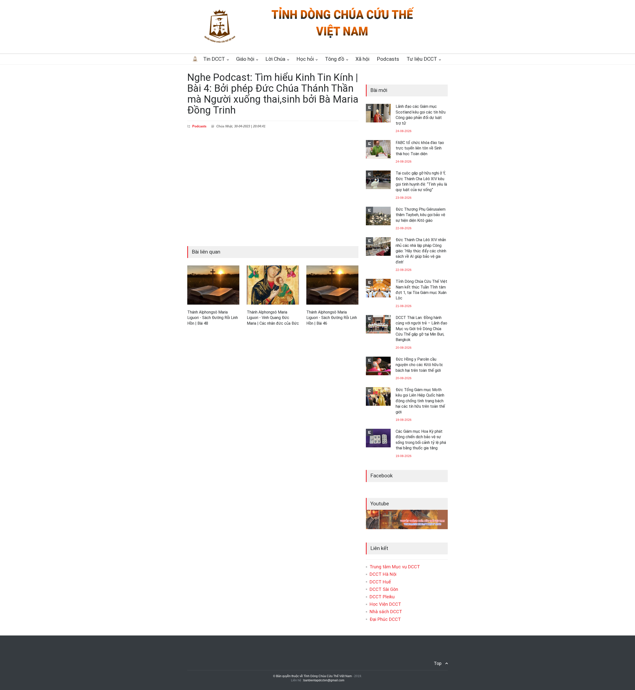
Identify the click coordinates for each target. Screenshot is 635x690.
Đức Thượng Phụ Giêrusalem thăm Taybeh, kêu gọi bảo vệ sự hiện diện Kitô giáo (420, 215)
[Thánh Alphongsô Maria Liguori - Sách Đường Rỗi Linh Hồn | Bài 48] (213, 285)
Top (438, 663)
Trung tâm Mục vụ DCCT (395, 566)
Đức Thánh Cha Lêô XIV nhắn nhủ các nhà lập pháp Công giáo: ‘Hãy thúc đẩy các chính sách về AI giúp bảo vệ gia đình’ (421, 250)
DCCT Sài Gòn (384, 589)
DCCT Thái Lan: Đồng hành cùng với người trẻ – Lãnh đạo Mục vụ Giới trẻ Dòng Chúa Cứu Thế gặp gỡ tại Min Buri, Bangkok (421, 328)
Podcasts (199, 126)
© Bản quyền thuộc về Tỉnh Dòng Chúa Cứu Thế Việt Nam (312, 676)
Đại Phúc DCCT (385, 619)
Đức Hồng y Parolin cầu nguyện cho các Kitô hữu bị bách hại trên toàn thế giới (419, 365)
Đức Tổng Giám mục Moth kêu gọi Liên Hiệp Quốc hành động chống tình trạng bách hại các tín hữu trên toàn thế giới (420, 400)
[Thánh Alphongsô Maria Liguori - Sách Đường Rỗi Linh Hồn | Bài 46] (332, 285)
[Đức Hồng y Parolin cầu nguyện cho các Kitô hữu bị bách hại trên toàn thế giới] (378, 366)
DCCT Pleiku (382, 596)
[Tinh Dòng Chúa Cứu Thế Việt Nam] (342, 37)
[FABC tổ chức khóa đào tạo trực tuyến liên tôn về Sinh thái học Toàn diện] (378, 149)
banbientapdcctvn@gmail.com (323, 680)
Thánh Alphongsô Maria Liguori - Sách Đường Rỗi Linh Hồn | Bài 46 (331, 318)
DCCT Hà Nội (383, 574)
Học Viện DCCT (385, 604)
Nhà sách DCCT (386, 611)
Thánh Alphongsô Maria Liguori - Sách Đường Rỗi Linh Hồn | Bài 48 (212, 318)
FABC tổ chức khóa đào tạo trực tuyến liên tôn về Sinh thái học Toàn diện (420, 148)
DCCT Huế (380, 581)
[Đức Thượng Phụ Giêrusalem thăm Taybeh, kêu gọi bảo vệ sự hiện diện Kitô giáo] (378, 216)
